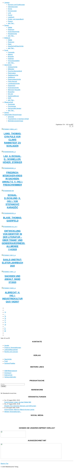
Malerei (10, 54)
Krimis (10, 9)
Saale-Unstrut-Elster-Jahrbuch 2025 (12, 262)
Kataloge (11, 58)
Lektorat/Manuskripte (11, 350)
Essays (10, 21)
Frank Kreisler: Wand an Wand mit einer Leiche (19, 409)
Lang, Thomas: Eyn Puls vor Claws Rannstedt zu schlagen (12, 139)
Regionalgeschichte (14, 79)
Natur (9, 44)
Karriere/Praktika (9, 363)
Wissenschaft (8, 102)
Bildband (7, 38)
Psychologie (12, 106)
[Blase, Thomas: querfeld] (9, 213)
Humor (10, 15)
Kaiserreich (11, 85)
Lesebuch (11, 17)
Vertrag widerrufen (10, 377)
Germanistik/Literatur (14, 108)
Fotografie (11, 52)
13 (5, 312)
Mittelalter (11, 69)
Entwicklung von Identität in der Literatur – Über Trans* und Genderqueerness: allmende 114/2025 (13, 240)
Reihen (6, 112)
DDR (9, 98)
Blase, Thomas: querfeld (12, 219)
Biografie (11, 56)
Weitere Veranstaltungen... (12, 412)
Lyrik (9, 13)
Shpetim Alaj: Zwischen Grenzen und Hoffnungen (20, 406)
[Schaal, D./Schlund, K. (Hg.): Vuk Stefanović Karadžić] (8, 191)
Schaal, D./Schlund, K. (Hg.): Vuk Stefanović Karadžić (12, 201)
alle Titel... (11, 23)
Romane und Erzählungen (16, 5)
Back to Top (4, 463)
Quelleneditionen (13, 96)
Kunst (6, 50)
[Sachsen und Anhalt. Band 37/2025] (9, 272)
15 (5, 316)
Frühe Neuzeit (12, 81)
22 (5, 331)
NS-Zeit (10, 94)
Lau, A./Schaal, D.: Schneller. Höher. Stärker (12, 159)
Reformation (12, 73)
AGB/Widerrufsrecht (10, 371)
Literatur (7, 2)
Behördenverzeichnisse (15, 121)
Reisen (6, 25)
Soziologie (11, 104)
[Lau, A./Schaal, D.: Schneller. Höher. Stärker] (9, 152)
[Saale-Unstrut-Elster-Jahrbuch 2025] (9, 255)
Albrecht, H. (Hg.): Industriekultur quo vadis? (12, 297)
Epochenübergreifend (15, 71)
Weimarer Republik (14, 90)
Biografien (11, 92)
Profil (6, 361)
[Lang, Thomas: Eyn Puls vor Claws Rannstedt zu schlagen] (9, 129)
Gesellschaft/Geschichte (15, 46)
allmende (11, 117)
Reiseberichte (12, 34)
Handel (6, 345)
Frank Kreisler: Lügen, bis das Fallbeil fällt (17, 402)
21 (5, 329)
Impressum (7, 373)
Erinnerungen (12, 11)
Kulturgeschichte (13, 88)
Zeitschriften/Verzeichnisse (13, 115)
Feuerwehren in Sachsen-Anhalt (18, 119)
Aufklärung (11, 77)
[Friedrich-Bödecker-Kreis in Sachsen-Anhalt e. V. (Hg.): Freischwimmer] (9, 168)
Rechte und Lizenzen (11, 352)
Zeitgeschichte (12, 67)
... (4, 314)
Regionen (11, 29)
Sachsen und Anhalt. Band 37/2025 (12, 279)
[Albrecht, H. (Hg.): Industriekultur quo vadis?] (9, 288)
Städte (10, 27)
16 (5, 318)
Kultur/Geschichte (13, 32)
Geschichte (8, 65)
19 (5, 325)
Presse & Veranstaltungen (12, 347)
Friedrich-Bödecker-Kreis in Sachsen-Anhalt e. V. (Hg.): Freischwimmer (12, 178)
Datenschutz (8, 375)
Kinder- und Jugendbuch (16, 19)
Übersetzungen (13, 7)
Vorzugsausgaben (14, 61)
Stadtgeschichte (13, 75)
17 (5, 320)
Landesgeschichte (14, 83)
